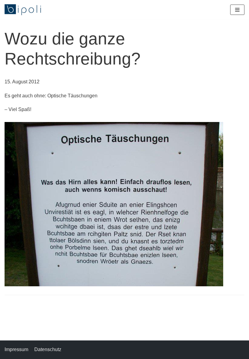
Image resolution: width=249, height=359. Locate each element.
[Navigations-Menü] (237, 10)
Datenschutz (47, 349)
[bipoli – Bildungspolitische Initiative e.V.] (23, 9)
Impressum (16, 349)
